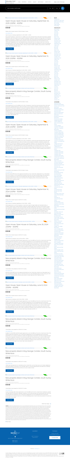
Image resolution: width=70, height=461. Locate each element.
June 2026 (56, 33)
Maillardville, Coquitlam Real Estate (32, 415)
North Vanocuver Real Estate (37, 416)
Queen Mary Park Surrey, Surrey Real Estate (28, 417)
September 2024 (57, 58)
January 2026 (57, 39)
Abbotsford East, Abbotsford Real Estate (14, 405)
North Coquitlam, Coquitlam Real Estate (19, 416)
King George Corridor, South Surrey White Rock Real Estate (19, 26)
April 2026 (56, 35)
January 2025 (57, 52)
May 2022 (56, 89)
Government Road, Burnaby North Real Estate (58, 191)
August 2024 (56, 59)
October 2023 (57, 68)
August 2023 (56, 71)
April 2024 (56, 64)
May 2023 (56, 75)
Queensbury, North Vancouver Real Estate (39, 417)
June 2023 (56, 73)
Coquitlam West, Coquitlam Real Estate (40, 409)
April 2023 (56, 76)
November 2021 (57, 93)
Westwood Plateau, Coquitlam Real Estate (11, 419)
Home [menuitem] (19, 2)
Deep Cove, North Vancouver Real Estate (23, 410)
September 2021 (57, 96)
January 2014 (56, 99)
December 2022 (57, 81)
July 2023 (56, 72)
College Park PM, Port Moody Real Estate (43, 408)
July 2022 (56, 86)
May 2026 (56, 34)
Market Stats (47, 2)
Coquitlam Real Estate (31, 409)
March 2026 (56, 37)
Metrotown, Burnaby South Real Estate (42, 415)
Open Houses (57, 24)
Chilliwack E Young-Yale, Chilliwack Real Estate (12, 408)
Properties (24, 2)
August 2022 (56, 85)
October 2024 (57, 56)
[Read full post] (28, 18)
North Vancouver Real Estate (29, 416)
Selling (34, 2)
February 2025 (57, 51)
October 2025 (57, 42)
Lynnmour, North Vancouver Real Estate (21, 415)
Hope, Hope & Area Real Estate (15, 413)
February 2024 (57, 65)
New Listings (56, 23)
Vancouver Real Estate (58, 274)
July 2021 (55, 98)
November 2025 (57, 41)
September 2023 (57, 69)
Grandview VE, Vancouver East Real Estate (28, 412)
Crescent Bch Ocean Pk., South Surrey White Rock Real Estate (59, 158)
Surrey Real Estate (57, 268)
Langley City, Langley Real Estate (44, 414)
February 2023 (57, 78)
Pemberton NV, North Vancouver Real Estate (16, 417)
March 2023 (56, 77)
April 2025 (56, 48)
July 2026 (56, 31)
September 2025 (57, 43)
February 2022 (57, 92)
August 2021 (56, 97)
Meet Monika (40, 2)
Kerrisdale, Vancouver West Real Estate (33, 413)
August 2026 (56, 30)
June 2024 (56, 61)
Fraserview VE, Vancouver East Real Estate (58, 187)
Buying (29, 2)
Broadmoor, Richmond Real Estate (21, 406)
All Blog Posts (56, 19)
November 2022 (57, 82)
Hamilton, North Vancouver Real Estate (39, 412)
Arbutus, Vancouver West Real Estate (25, 405)
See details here (9, 33)
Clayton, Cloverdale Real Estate (33, 408)
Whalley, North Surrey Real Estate (21, 419)
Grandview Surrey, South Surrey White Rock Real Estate (15, 412)
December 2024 (57, 54)
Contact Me (55, 437)
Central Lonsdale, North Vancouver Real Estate (44, 407)
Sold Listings (56, 25)
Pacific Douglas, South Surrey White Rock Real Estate (58, 251)
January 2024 (56, 67)
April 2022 (56, 90)
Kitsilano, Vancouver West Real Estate (25, 414)
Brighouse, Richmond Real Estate (12, 406)
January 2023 (56, 80)
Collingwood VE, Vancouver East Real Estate (11, 409)
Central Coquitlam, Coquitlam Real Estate (31, 407)
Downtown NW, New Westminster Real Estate (35, 410)
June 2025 (56, 46)
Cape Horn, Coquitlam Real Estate (21, 407)
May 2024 (56, 63)
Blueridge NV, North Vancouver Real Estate (36, 405)
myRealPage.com (37, 448)
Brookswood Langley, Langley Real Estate (31, 406)
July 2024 (56, 60)
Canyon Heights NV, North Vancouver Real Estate (44, 406)
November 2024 (57, 55)
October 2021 (56, 94)
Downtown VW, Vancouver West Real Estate (58, 167)
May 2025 (56, 47)
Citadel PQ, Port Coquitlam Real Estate (23, 408)
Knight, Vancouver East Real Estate (35, 414)
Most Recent (56, 29)
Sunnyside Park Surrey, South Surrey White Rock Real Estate (59, 265)
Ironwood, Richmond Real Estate (23, 413)
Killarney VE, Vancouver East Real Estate (44, 413)
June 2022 (56, 88)
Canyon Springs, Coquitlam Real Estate (11, 407)
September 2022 (57, 84)
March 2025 (56, 50)
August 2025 (56, 44)
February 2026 (57, 38)
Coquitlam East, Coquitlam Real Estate (23, 409)
